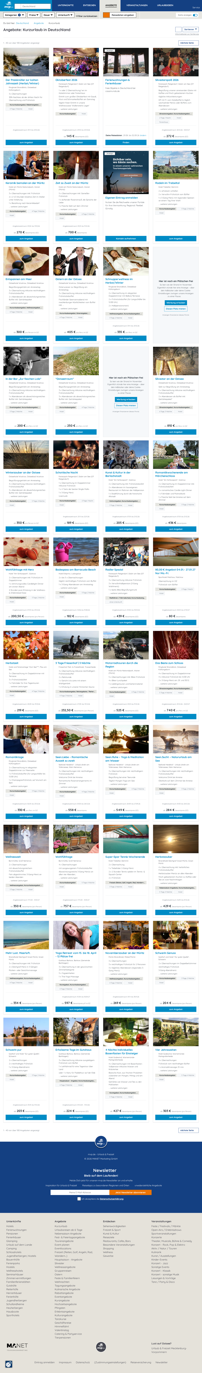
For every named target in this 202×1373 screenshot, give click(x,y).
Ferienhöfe (12, 1296)
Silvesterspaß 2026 (167, 80)
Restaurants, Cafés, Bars (117, 1241)
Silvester (59, 1263)
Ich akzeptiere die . (102, 1198)
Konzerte (156, 1237)
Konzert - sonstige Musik (165, 1274)
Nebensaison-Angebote (68, 1233)
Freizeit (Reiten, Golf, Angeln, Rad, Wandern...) (74, 1254)
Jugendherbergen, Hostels (21, 1255)
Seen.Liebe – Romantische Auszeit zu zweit (72, 758)
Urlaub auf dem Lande (19, 1244)
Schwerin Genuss (165, 953)
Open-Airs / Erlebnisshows (166, 1229)
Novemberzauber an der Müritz (124, 953)
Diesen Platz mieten (176, 308)
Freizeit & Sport (112, 1229)
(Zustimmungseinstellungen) (110, 1362)
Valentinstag (62, 1330)
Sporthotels (12, 1315)
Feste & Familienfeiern (67, 1278)
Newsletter (162, 1362)
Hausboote (12, 1311)
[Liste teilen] (178, 29)
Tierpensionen (63, 1337)
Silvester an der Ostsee (169, 378)
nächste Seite (187, 43)
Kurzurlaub (61, 1226)
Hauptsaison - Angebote (68, 1259)
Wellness (108, 1252)
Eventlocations (63, 1248)
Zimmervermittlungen (18, 1278)
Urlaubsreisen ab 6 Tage (68, 1229)
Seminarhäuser (14, 1274)
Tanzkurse (60, 1319)
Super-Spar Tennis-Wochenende (125, 856)
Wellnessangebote (65, 1267)
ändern (143, 135)
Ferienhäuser (13, 1237)
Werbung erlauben (176, 302)
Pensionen (12, 1233)
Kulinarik (156, 1252)
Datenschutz (83, 1362)
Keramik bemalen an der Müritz (25, 183)
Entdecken (109, 1221)
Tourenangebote (64, 1241)
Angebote (39, 23)
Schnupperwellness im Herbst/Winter (119, 280)
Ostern (58, 1274)
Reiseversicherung (141, 1362)
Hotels (9, 1226)
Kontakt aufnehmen (126, 238)
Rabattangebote (64, 1293)
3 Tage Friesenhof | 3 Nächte (73, 663)
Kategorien (12, 15)
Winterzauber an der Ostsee (23, 472)
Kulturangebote (63, 1315)
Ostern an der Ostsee (69, 279)
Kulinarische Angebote (67, 1289)
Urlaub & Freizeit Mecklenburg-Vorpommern (169, 1350)
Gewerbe (108, 1255)
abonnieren (130, 1192)
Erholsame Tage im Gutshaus (73, 1049)
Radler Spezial (114, 569)
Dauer (47, 15)
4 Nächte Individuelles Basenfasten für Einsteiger (121, 1051)
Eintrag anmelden (44, 1362)
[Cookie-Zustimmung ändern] (8, 1364)
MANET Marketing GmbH (105, 1158)
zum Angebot (26, 142)
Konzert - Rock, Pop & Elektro (168, 1244)
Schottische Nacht (67, 472)
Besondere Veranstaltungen (119, 1244)
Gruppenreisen (63, 1270)
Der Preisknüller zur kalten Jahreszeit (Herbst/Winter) (22, 81)
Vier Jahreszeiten (165, 1049)
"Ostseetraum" (65, 378)
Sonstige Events (160, 1267)
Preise (32, 15)
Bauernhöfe (13, 1259)
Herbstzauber (163, 856)
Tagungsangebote (65, 1285)
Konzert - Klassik (161, 1270)
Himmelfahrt (62, 1326)
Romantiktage (15, 757)
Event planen (62, 1244)
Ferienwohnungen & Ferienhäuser (117, 81)
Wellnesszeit (13, 856)
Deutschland (22, 23)
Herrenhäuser (14, 1293)
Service (196, 7)
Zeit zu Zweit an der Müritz (72, 183)
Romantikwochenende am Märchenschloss (171, 474)
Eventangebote (63, 1296)
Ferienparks (13, 1263)
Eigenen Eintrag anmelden (121, 197)
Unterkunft (64, 15)
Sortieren (189, 29)
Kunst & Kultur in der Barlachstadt (118, 474)
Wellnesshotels (14, 1270)
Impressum (65, 1362)
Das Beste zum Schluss (169, 663)
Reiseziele (108, 1237)
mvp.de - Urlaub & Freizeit (101, 1154)
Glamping (11, 1241)
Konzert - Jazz (159, 1263)
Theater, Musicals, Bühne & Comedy (171, 1241)
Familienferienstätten (18, 1281)
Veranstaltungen (161, 1221)
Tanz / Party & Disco (163, 1281)
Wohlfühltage (64, 856)
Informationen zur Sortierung (187, 34)
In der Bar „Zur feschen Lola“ (23, 378)
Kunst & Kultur (111, 1233)
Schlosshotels (13, 1252)
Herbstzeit (12, 663)
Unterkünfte (13, 1221)
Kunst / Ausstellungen (163, 1255)
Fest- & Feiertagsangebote (70, 1237)
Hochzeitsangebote (66, 1304)
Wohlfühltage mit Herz (20, 569)
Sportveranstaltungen (163, 1233)
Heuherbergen (14, 1307)
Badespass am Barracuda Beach (76, 569)
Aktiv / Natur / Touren (164, 1248)
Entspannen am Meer (19, 279)
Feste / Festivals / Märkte (166, 1226)
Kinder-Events (159, 1259)
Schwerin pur (14, 1049)
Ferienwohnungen (16, 1229)
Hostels (10, 1267)
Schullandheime (15, 1304)
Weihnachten (62, 1281)
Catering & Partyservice (68, 1333)
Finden (126, 142)
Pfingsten (60, 1307)
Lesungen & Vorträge (163, 1278)
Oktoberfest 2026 (66, 80)
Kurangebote (62, 1300)
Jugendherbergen (16, 1300)
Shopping (108, 1248)
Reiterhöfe (12, 1289)
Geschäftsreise (63, 1322)
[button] (33, 5)
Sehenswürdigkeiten (114, 1226)
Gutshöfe (11, 1285)
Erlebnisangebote (64, 1311)
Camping (11, 1248)
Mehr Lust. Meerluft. (18, 953)
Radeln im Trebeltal (167, 183)
